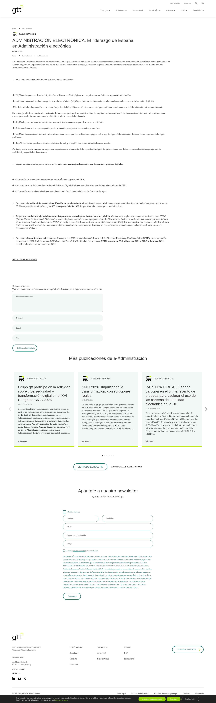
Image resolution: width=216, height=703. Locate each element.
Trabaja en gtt (102, 647)
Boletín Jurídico (175, 3)
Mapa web (199, 694)
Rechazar (173, 699)
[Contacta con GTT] (203, 3)
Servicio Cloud (103, 659)
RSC (183, 10)
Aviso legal (121, 694)
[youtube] (19, 679)
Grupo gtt (104, 10)
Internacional (137, 10)
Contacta (73, 659)
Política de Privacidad (139, 694)
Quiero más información (186, 649)
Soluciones (120, 10)
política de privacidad (78, 551)
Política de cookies (61, 700)
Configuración (190, 699)
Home (14, 28)
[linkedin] (13, 679)
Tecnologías (153, 10)
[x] (25, 679)
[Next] (206, 409)
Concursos (187, 3)
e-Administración (43, 56)
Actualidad (197, 10)
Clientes (169, 10)
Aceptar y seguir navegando (152, 699)
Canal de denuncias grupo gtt (165, 694)
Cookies (186, 694)
